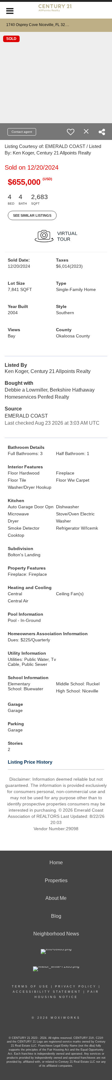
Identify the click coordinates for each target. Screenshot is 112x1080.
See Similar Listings (32, 215)
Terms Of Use (30, 986)
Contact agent (22, 131)
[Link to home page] (56, 10)
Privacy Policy (75, 986)
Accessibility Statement (47, 991)
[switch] (70, 132)
